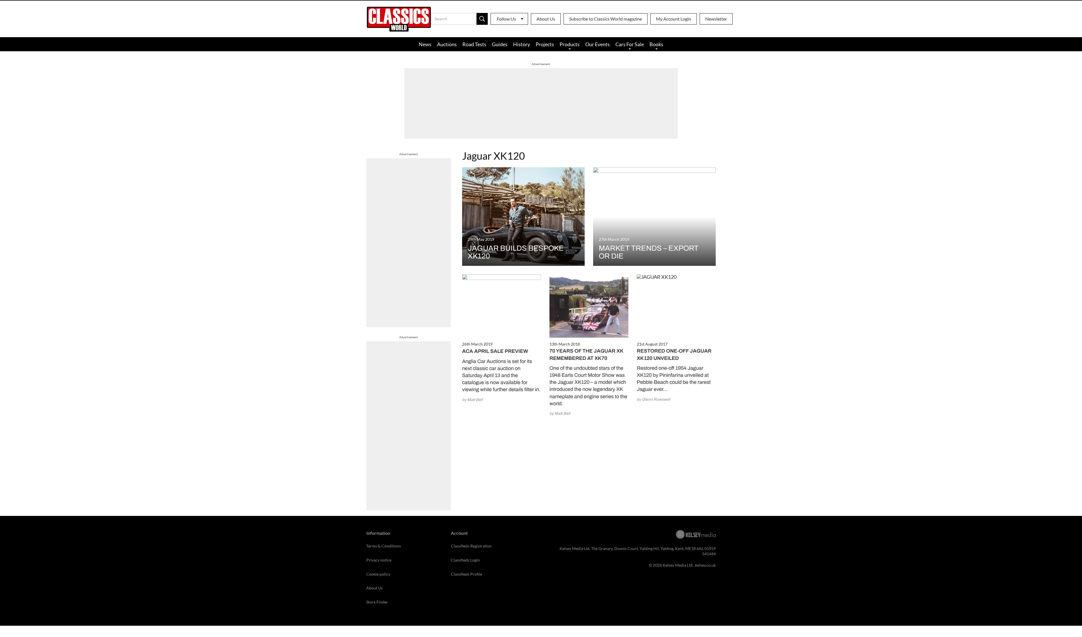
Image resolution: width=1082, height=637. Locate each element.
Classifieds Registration (471, 546)
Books (656, 44)
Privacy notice (378, 560)
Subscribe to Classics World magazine (605, 18)
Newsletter (716, 18)
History (521, 44)
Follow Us (506, 18)
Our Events (597, 44)
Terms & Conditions (383, 546)
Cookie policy (378, 574)
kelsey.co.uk (705, 565)
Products (570, 44)
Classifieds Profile (466, 574)
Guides (499, 44)
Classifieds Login (465, 560)
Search (482, 19)
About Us (545, 18)
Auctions (447, 44)
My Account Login (673, 18)
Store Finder (377, 602)
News (425, 44)
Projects (545, 44)
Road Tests (474, 44)
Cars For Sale (629, 44)
